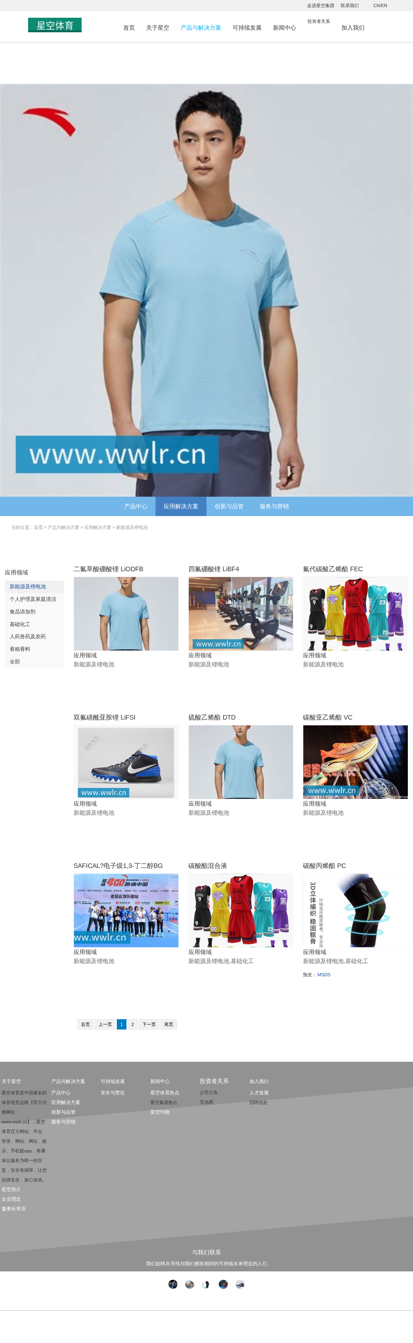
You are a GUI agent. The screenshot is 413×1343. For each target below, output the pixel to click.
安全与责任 (113, 1092)
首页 (129, 28)
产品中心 (135, 506)
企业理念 (11, 1199)
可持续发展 (247, 28)
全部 (15, 661)
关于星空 (157, 28)
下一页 (149, 1024)
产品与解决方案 (201, 28)
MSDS (323, 974)
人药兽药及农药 (28, 636)
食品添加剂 (22, 611)
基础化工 (20, 624)
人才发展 (259, 1092)
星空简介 (11, 1189)
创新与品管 (229, 506)
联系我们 (350, 5)
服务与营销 (274, 506)
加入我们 (353, 28)
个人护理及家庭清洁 (33, 599)
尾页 (168, 1024)
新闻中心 (284, 28)
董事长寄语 (14, 1208)
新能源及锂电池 (132, 527)
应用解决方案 (181, 506)
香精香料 (20, 649)
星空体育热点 (164, 1092)
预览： (310, 974)
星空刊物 (160, 1112)
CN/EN (380, 5)
